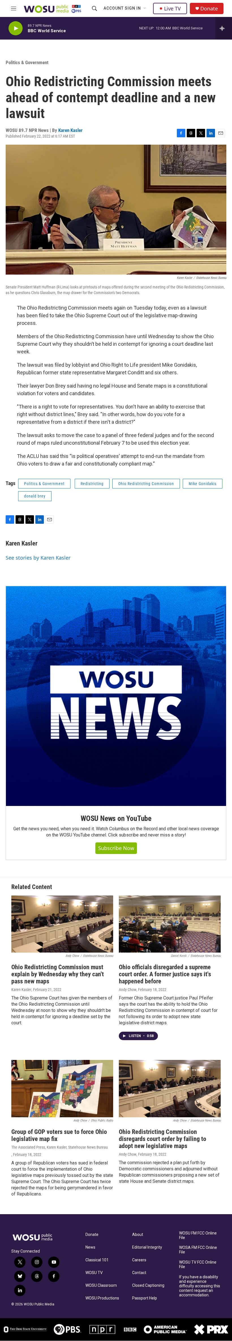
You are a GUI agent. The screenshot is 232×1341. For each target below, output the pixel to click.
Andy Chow (127, 989)
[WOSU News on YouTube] (116, 696)
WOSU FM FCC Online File (198, 1235)
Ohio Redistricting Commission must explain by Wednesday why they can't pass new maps (57, 974)
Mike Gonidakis (202, 483)
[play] (15, 28)
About (137, 1235)
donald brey (35, 496)
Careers (139, 1260)
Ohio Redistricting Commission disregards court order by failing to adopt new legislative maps (162, 1138)
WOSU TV (94, 1273)
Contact (139, 1273)
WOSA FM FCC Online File (198, 1250)
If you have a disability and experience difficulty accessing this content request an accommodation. (199, 1286)
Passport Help (144, 1298)
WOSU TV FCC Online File (197, 1264)
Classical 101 (97, 1260)
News (90, 1247)
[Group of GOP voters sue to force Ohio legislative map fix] (62, 1088)
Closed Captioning (148, 1285)
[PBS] (67, 1329)
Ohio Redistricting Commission (146, 483)
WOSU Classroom (101, 1285)
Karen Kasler (70, 130)
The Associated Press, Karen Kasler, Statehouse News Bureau (59, 1147)
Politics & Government (27, 62)
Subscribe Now (116, 848)
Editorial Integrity (147, 1247)
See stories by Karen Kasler (38, 557)
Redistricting (92, 483)
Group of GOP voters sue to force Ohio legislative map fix (59, 1135)
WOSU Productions (102, 1298)
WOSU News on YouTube (116, 818)
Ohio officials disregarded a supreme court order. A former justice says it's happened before (165, 974)
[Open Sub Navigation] (145, 8)
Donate (209, 9)
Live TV (172, 8)
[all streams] (223, 28)
